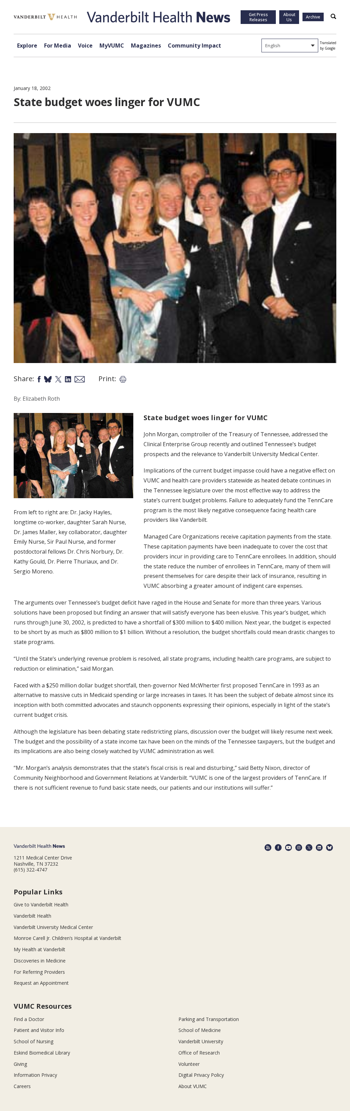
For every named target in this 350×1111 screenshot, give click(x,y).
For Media (57, 45)
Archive (313, 17)
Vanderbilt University (200, 1041)
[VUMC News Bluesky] (329, 847)
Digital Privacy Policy (201, 1075)
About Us (289, 17)
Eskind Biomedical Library (42, 1052)
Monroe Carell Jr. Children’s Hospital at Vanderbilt (67, 938)
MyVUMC (111, 45)
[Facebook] (278, 847)
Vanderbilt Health (32, 916)
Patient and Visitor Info (39, 1030)
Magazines (146, 45)
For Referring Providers (39, 972)
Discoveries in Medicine (40, 960)
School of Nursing (33, 1041)
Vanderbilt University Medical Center (53, 927)
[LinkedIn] (319, 847)
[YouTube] (288, 847)
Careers (22, 1086)
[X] (309, 847)
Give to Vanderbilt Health (41, 904)
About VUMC (192, 1086)
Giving (20, 1064)
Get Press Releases (258, 17)
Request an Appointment (41, 983)
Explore (27, 45)
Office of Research (199, 1052)
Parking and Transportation (208, 1019)
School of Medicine (199, 1030)
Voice (85, 45)
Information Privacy (35, 1075)
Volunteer (189, 1064)
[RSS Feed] (268, 847)
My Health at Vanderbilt (39, 949)
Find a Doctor (29, 1019)
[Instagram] (298, 847)
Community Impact (194, 45)
